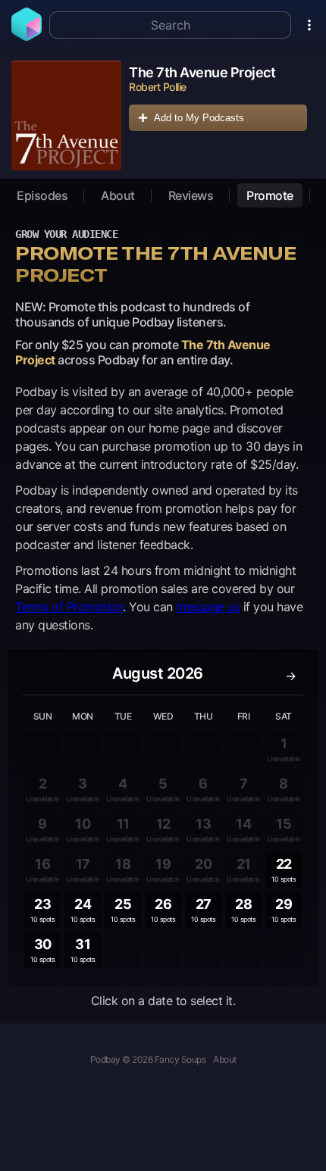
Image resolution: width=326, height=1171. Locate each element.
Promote (269, 195)
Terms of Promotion (69, 606)
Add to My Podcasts (199, 117)
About (118, 195)
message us (208, 606)
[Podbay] (26, 36)
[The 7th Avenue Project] (66, 115)
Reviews (191, 195)
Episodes (42, 195)
